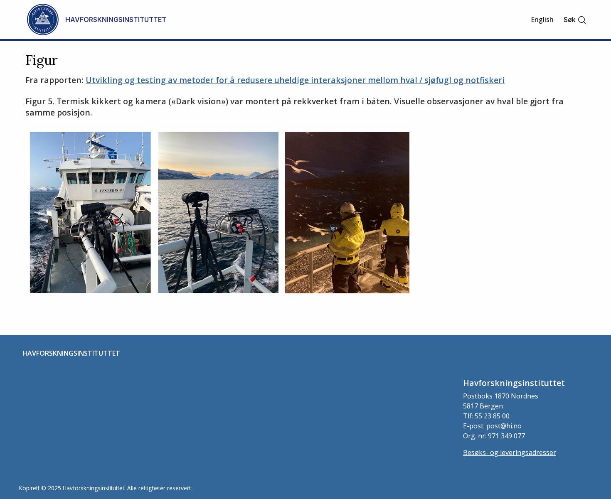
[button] (575, 20)
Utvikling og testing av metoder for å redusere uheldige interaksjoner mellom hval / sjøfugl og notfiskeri (295, 80)
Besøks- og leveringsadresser (509, 452)
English (542, 19)
